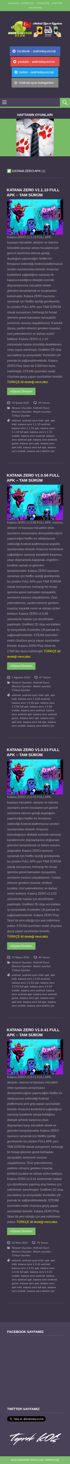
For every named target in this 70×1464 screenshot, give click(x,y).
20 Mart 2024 (20, 1242)
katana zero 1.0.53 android (34, 978)
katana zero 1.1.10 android (34, 424)
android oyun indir (32, 420)
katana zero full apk (34, 447)
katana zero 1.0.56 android (34, 699)
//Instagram (35, 8)
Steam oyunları (42, 411)
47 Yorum (45, 677)
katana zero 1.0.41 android (34, 1264)
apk (47, 420)
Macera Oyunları (22, 411)
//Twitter (57, 3)
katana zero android (33, 436)
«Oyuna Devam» (21, 391)
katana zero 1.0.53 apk (25, 982)
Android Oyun (41, 408)
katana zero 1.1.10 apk (25, 428)
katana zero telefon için (41, 451)
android (16, 420)
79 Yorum (42, 1242)
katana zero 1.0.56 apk (25, 702)
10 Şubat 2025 (20, 402)
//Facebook (43, 3)
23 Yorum (44, 402)
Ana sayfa (13, 3)
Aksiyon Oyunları (22, 408)
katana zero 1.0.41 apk (25, 1268)
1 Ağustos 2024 (21, 677)
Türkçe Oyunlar (21, 415)
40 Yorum (44, 957)
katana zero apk (29, 443)
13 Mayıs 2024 (20, 957)
